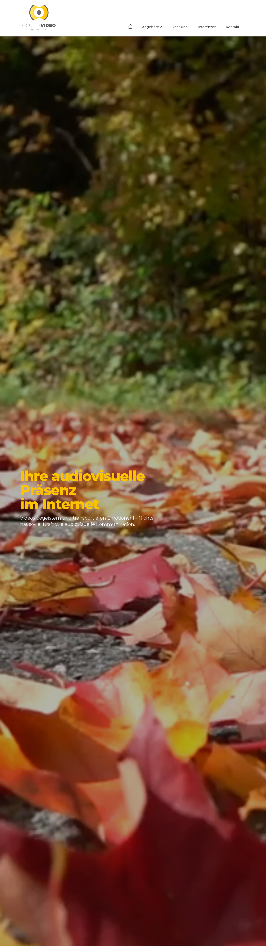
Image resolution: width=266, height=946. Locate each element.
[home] (39, 9)
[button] (152, 27)
